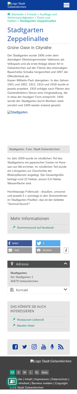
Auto (45, 372)
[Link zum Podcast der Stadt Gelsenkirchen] (52, 347)
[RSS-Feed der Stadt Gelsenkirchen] (61, 347)
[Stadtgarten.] (38, 143)
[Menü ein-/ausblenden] (66, 5)
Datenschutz (59, 379)
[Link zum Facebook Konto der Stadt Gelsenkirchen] (15, 347)
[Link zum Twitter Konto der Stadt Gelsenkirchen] (24, 347)
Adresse (22, 264)
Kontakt (22, 290)
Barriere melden (42, 383)
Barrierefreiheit (19, 383)
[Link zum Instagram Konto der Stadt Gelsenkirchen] (34, 347)
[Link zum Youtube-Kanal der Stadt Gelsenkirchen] (43, 347)
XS (12, 372)
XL (37, 372)
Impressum (41, 379)
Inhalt (28, 379)
